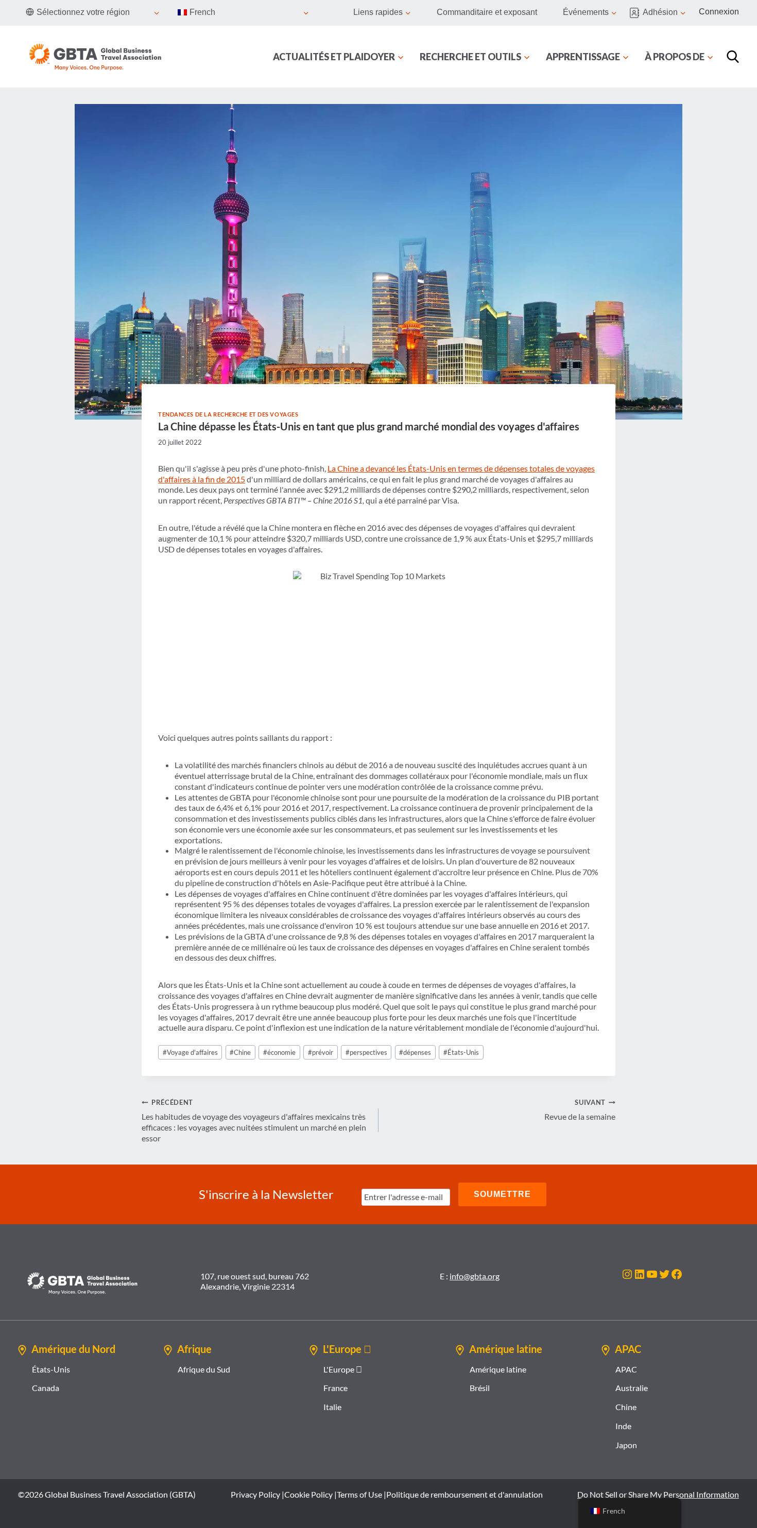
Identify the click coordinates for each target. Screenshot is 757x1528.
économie (279, 1052)
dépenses (415, 1052)
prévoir (320, 1052)
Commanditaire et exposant (487, 12)
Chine (240, 1052)
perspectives (366, 1052)
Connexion (719, 11)
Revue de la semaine (579, 1109)
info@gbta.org (475, 1276)
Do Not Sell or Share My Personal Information (658, 1494)
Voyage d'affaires (190, 1052)
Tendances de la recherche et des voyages (228, 414)
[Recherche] (733, 56)
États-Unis (461, 1052)
